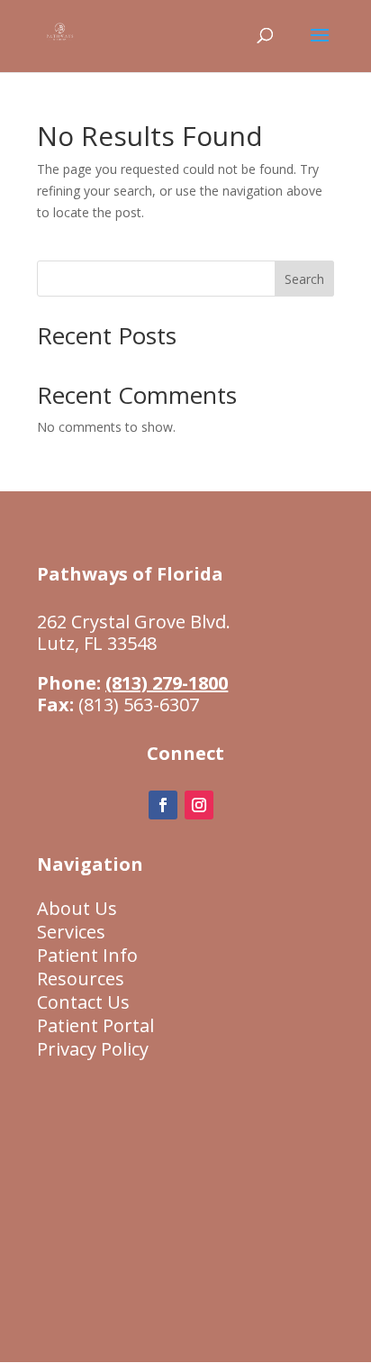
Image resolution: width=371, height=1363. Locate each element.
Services (71, 931)
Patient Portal (95, 1025)
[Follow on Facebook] (163, 805)
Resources (80, 978)
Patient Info (87, 955)
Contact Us (83, 1002)
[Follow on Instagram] (199, 805)
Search (304, 279)
